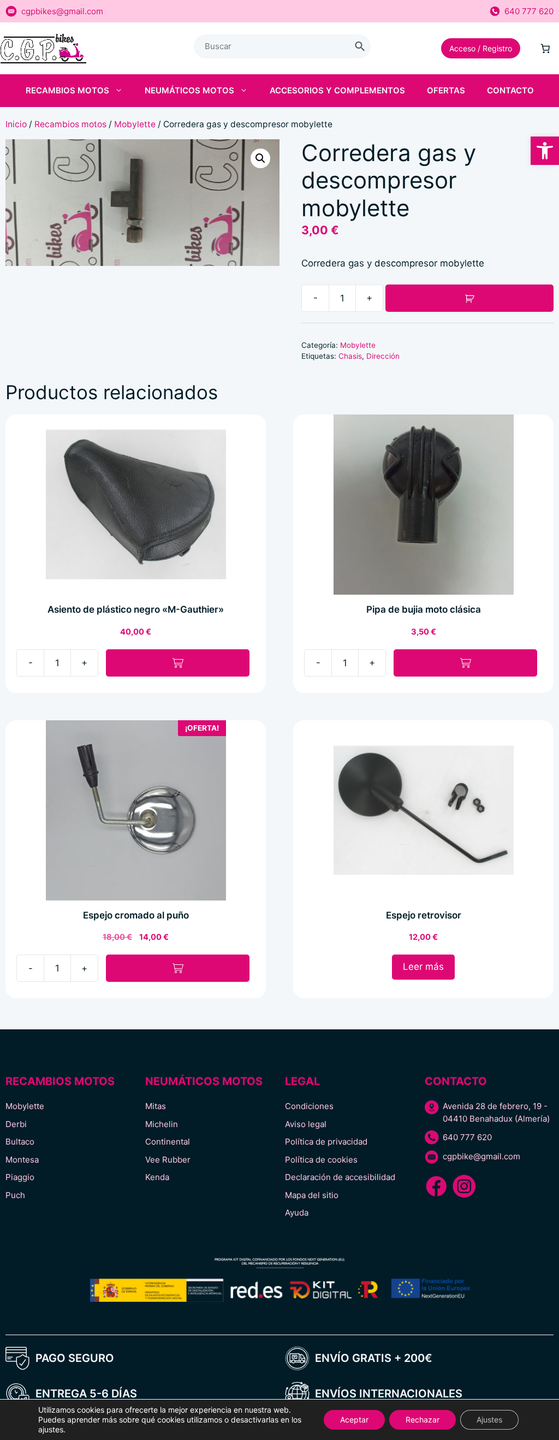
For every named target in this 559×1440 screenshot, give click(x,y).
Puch (15, 1195)
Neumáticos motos (189, 90)
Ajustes (489, 1419)
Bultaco (19, 1141)
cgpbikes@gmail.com (62, 11)
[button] (545, 151)
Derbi (16, 1124)
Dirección (383, 356)
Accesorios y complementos (337, 90)
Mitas (155, 1106)
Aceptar (354, 1419)
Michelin (161, 1124)
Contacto (510, 90)
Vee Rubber (168, 1159)
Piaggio (19, 1177)
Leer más (423, 966)
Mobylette (135, 124)
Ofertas (446, 90)
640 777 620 (529, 11)
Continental (167, 1141)
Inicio (16, 124)
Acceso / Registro (480, 48)
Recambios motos (67, 90)
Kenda (157, 1177)
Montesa (22, 1159)
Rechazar (422, 1419)
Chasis (350, 356)
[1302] (469, 298)
